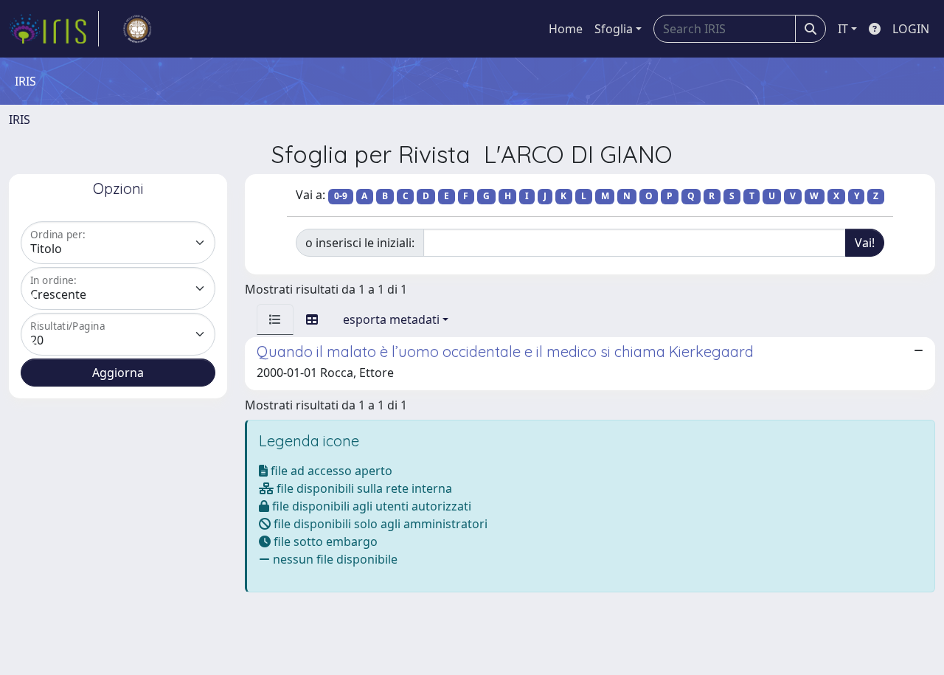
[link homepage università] (137, 28)
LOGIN (910, 29)
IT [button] (843, 29)
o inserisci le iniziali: (359, 243)
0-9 (340, 196)
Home (566, 29)
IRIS (19, 119)
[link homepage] (54, 28)
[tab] (275, 319)
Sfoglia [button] (613, 29)
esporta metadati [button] (391, 319)
